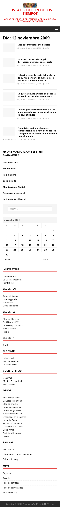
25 (22, 249)
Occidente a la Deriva (13, 426)
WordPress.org (10, 492)
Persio (6, 331)
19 (30, 245)
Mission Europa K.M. (12, 381)
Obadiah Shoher (10, 305)
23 (7, 249)
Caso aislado (9, 180)
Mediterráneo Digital (14, 187)
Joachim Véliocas (11, 361)
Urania (6, 436)
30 (7, 254)
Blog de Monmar (11, 319)
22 (53, 245)
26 (30, 249)
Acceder (6, 478)
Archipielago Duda (11, 397)
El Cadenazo (9, 168)
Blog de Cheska (10, 404)
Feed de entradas (11, 482)
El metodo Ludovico (12, 413)
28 (45, 249)
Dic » (45, 259)
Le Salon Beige (10, 364)
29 (53, 249)
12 (30, 240)
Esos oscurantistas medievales (33, 44)
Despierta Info (10, 162)
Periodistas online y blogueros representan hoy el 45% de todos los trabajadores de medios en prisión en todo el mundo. (37, 132)
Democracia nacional (14, 193)
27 (38, 249)
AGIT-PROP (8, 449)
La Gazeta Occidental (14, 199)
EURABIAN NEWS (11, 322)
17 (14, 245)
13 (38, 240)
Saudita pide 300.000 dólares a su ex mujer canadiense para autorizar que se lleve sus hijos (37, 112)
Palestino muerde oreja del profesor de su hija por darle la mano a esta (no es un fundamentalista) (36, 78)
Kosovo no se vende (12, 423)
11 (22, 240)
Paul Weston (9, 384)
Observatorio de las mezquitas (17, 454)
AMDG (47, 48)
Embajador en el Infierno (14, 417)
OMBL (6, 345)
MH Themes (49, 504)
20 (38, 245)
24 (14, 249)
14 (45, 240)
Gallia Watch (9, 358)
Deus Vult (7, 378)
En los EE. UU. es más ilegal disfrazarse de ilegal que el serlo (34, 60)
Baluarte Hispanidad (12, 400)
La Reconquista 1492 (13, 325)
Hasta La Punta (10, 420)
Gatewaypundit (10, 299)
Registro (7, 473)
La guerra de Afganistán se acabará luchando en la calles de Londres (36, 95)
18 (22, 245)
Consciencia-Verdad (12, 407)
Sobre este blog (10, 459)
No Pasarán (8, 302)
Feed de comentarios (13, 487)
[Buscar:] (30, 208)
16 (7, 245)
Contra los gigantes (12, 410)
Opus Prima (8, 429)
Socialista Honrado (12, 433)
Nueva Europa (9, 328)
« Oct (7, 259)
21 (45, 245)
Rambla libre (9, 174)
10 (14, 240)
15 (53, 240)
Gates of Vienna (10, 296)
